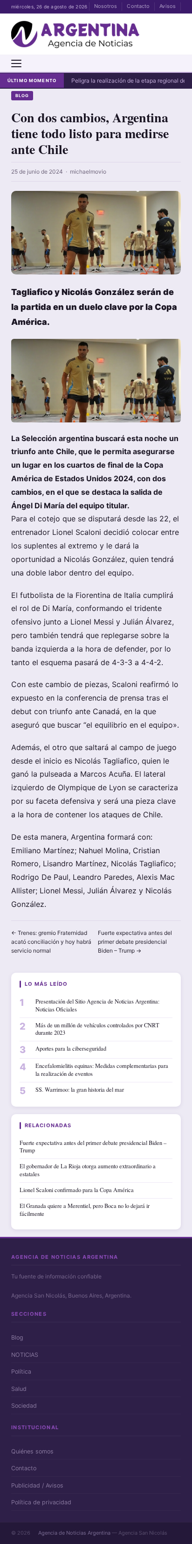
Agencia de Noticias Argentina (74, 1533)
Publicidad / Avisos (37, 1485)
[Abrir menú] (16, 63)
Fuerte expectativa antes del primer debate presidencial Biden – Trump (93, 1147)
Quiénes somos (32, 1451)
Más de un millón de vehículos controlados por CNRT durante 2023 (97, 1029)
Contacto (138, 6)
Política (21, 1371)
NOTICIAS (24, 1354)
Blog (22, 95)
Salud (19, 1388)
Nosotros (105, 6)
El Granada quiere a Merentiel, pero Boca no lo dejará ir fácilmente (85, 1210)
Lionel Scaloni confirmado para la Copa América (77, 1190)
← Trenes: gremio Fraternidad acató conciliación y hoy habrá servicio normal (51, 941)
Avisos (167, 6)
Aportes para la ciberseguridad (70, 1049)
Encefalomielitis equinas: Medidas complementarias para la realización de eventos (101, 1070)
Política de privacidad (41, 1502)
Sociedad (24, 1405)
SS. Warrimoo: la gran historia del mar (79, 1090)
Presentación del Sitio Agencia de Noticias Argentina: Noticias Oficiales (97, 1005)
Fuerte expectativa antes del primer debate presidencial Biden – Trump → (135, 941)
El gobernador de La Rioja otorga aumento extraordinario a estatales (88, 1170)
